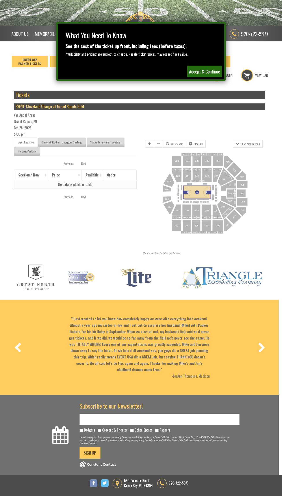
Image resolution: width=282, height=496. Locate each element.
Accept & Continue (204, 71)
